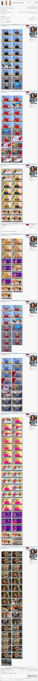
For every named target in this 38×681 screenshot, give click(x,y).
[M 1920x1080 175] (17, 637)
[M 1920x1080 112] (6, 114)
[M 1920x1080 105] (17, 383)
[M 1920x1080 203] (17, 490)
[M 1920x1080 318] (17, 537)
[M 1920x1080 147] (6, 257)
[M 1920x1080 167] (6, 517)
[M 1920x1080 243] (6, 291)
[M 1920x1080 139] (17, 570)
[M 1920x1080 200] (6, 68)
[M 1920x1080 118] (6, 463)
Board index (2, 8)
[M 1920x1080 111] (17, 34)
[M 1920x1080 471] (17, 214)
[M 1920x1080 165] (6, 337)
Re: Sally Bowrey (3, 16)
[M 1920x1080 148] (6, 610)
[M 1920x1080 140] (6, 284)
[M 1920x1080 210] (6, 187)
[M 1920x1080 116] (6, 34)
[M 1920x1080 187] (6, 490)
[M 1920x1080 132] (17, 363)
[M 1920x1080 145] (6, 644)
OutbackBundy (4, 225)
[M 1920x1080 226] (17, 88)
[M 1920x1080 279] (17, 544)
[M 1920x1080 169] (17, 337)
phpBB (15, 678)
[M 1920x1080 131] (17, 68)
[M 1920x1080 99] (6, 363)
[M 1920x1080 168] (6, 637)
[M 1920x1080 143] (6, 264)
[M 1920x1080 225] (17, 161)
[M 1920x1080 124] (6, 651)
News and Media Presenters (11, 8)
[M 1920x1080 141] (17, 257)
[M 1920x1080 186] (17, 624)
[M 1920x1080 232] (17, 330)
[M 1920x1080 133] (17, 463)
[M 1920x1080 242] (17, 291)
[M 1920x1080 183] (6, 317)
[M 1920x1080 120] (6, 107)
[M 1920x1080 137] (6, 88)
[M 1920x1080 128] (17, 456)
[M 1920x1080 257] (17, 180)
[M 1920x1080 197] (17, 107)
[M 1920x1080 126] (6, 563)
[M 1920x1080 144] (6, 141)
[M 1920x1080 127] (6, 510)
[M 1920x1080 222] (17, 483)
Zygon (3, 17)
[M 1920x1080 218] (6, 161)
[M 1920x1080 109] (6, 383)
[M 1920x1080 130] (17, 41)
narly (2, 26)
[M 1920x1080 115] (6, 61)
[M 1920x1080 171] (17, 141)
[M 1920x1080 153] (17, 617)
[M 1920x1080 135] (17, 590)
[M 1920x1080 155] (17, 114)
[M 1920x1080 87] (6, 410)
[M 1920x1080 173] (6, 436)
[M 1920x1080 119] (17, 563)
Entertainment (5, 8)
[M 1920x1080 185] (17, 187)
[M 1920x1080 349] (6, 537)
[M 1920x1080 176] (17, 310)
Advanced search (35, 3)
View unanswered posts (4, 7)
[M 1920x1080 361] (6, 180)
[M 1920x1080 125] (17, 610)
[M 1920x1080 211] (6, 207)
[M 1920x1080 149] (6, 429)
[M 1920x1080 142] (6, 310)
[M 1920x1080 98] (6, 390)
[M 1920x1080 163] (17, 436)
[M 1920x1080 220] (6, 134)
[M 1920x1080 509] (6, 214)
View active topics (9, 7)
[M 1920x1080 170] (6, 330)
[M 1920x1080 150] (6, 624)
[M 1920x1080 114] (17, 61)
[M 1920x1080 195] (6, 664)
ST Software (19, 679)
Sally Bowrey (3, 10)
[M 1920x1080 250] (6, 483)
